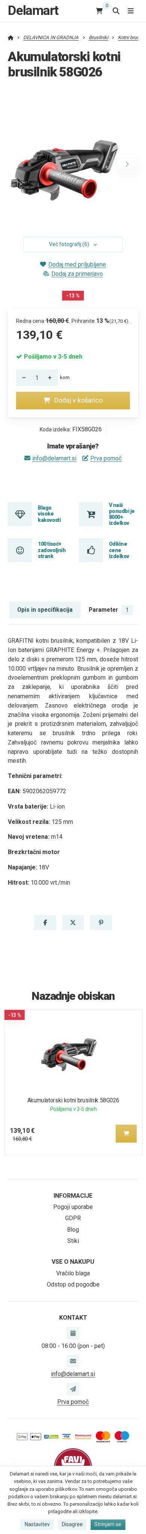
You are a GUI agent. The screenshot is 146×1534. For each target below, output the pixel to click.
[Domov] (10, 37)
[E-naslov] (73, 1361)
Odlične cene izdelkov (119, 550)
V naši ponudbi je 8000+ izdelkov (121, 514)
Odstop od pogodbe (73, 1284)
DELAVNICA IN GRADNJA (51, 37)
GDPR (73, 1218)
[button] (127, 164)
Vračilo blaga (73, 1273)
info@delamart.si (54, 458)
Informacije (73, 1195)
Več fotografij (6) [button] (69, 244)
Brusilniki (98, 37)
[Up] (52, 377)
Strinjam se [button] (107, 1524)
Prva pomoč (106, 458)
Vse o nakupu (73, 1261)
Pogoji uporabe (73, 1206)
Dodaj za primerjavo (77, 273)
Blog (73, 1229)
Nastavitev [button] (37, 1524)
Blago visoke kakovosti (49, 514)
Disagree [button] (72, 1524)
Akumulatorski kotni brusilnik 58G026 (73, 1100)
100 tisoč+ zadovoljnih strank (52, 550)
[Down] (22, 377)
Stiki (73, 1240)
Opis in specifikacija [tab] (45, 609)
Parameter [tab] (109, 609)
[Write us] (73, 1389)
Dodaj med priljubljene (77, 264)
